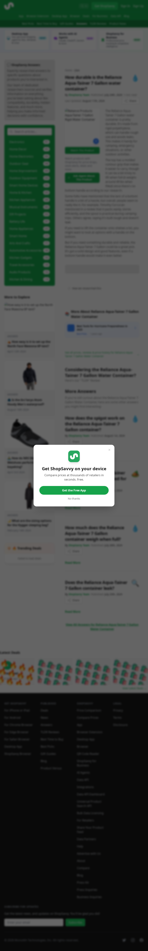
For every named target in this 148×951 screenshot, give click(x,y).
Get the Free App (74, 490)
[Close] (109, 450)
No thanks (74, 498)
